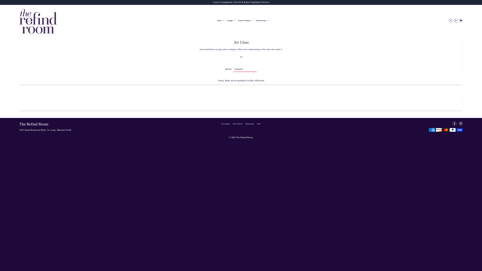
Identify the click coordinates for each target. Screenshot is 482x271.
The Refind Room (33, 124)
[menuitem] (220, 20)
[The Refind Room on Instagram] (461, 124)
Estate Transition (244, 20)
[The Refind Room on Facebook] (454, 124)
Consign (230, 20)
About (219, 20)
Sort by (228, 69)
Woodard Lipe (261, 20)
